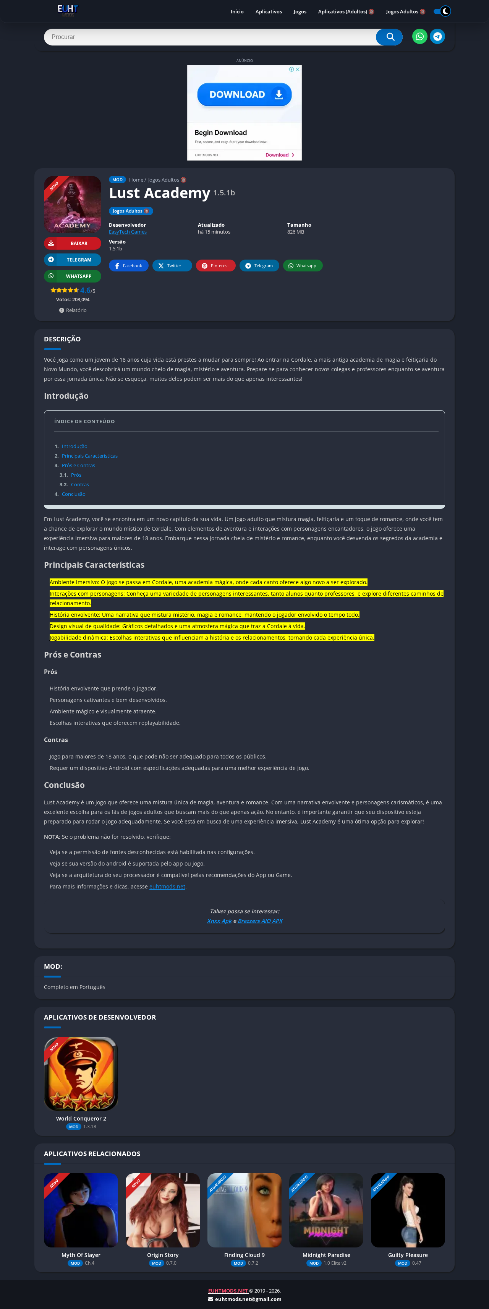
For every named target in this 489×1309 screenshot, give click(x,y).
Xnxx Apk (219, 920)
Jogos (300, 11)
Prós (70, 474)
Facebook (132, 265)
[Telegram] (437, 36)
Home (136, 179)
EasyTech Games (128, 231)
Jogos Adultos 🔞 (406, 11)
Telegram (263, 265)
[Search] (389, 37)
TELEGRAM (79, 260)
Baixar (79, 243)
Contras (74, 484)
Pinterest (220, 265)
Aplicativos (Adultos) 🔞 (346, 11)
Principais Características (86, 455)
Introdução (71, 446)
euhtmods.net (167, 886)
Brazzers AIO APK (260, 920)
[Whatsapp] (419, 36)
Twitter (174, 265)
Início (237, 11)
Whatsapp (306, 265)
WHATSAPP (79, 276)
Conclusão (70, 493)
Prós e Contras (75, 465)
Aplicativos (269, 11)
